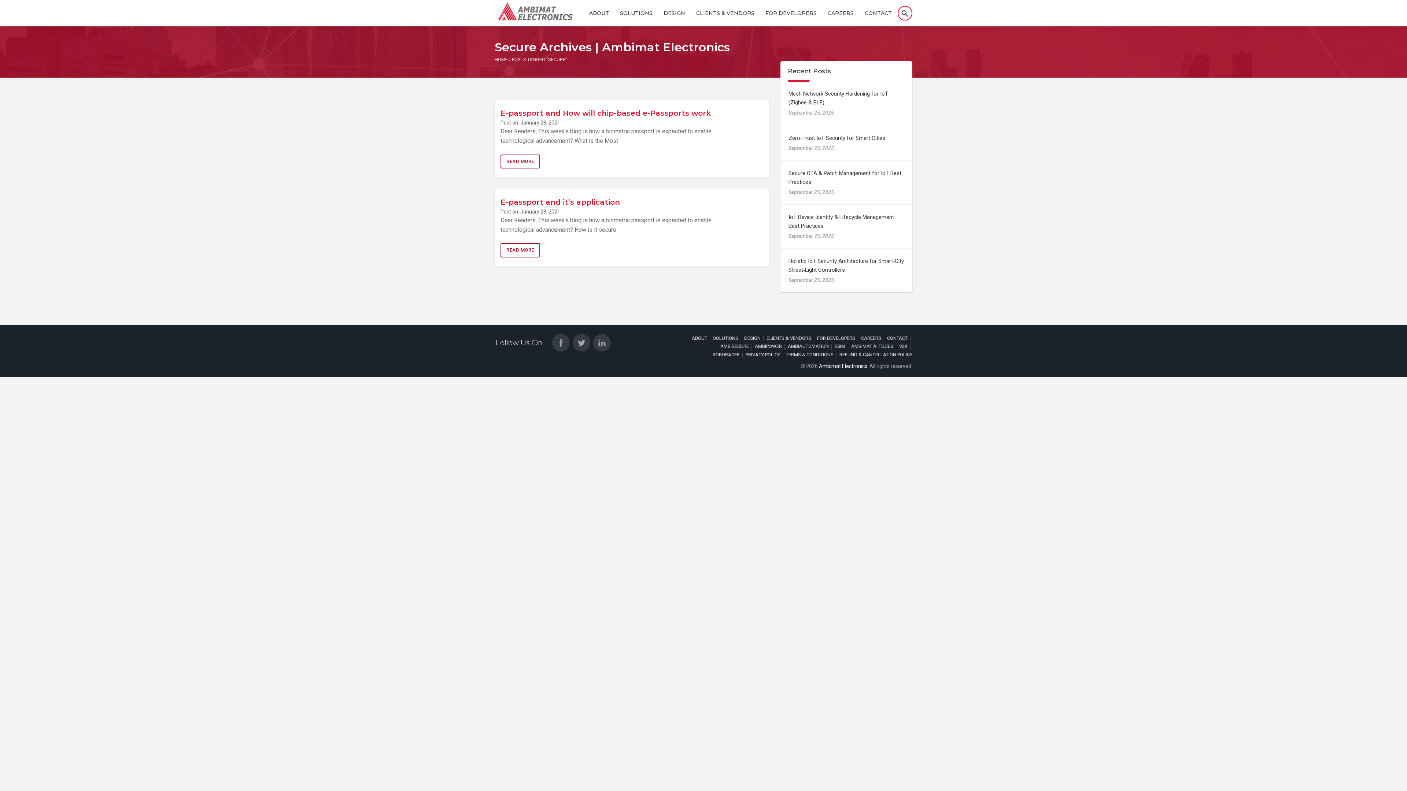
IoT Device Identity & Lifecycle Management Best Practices (841, 221)
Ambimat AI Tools (872, 346)
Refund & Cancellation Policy (875, 354)
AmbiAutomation (808, 346)
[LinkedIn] (602, 343)
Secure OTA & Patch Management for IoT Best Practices (845, 177)
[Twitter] (581, 343)
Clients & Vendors (725, 13)
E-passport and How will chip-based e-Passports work (606, 113)
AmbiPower (768, 346)
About (599, 13)
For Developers (791, 13)
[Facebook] (561, 343)
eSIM (840, 346)
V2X (903, 346)
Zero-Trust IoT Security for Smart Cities (837, 138)
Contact (878, 13)
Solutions (636, 13)
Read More (520, 161)
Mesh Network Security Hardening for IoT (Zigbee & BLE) (838, 98)
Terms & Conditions (810, 354)
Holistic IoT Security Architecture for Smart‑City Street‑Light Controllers (846, 265)
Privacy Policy (763, 354)
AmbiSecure (734, 346)
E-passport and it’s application (560, 202)
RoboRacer (726, 354)
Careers (841, 13)
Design (674, 13)
